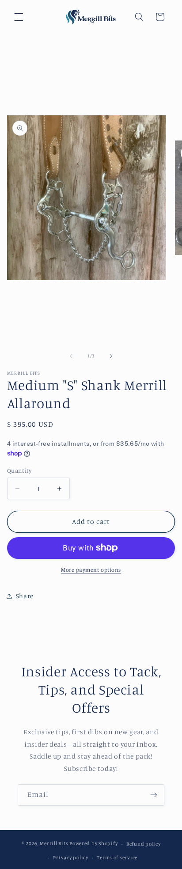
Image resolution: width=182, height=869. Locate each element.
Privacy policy (70, 857)
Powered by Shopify (93, 844)
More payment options (91, 569)
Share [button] (25, 596)
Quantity (19, 470)
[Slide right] (111, 356)
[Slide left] (71, 356)
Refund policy (143, 844)
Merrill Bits (54, 844)
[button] (18, 17)
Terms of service (117, 857)
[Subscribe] (154, 795)
